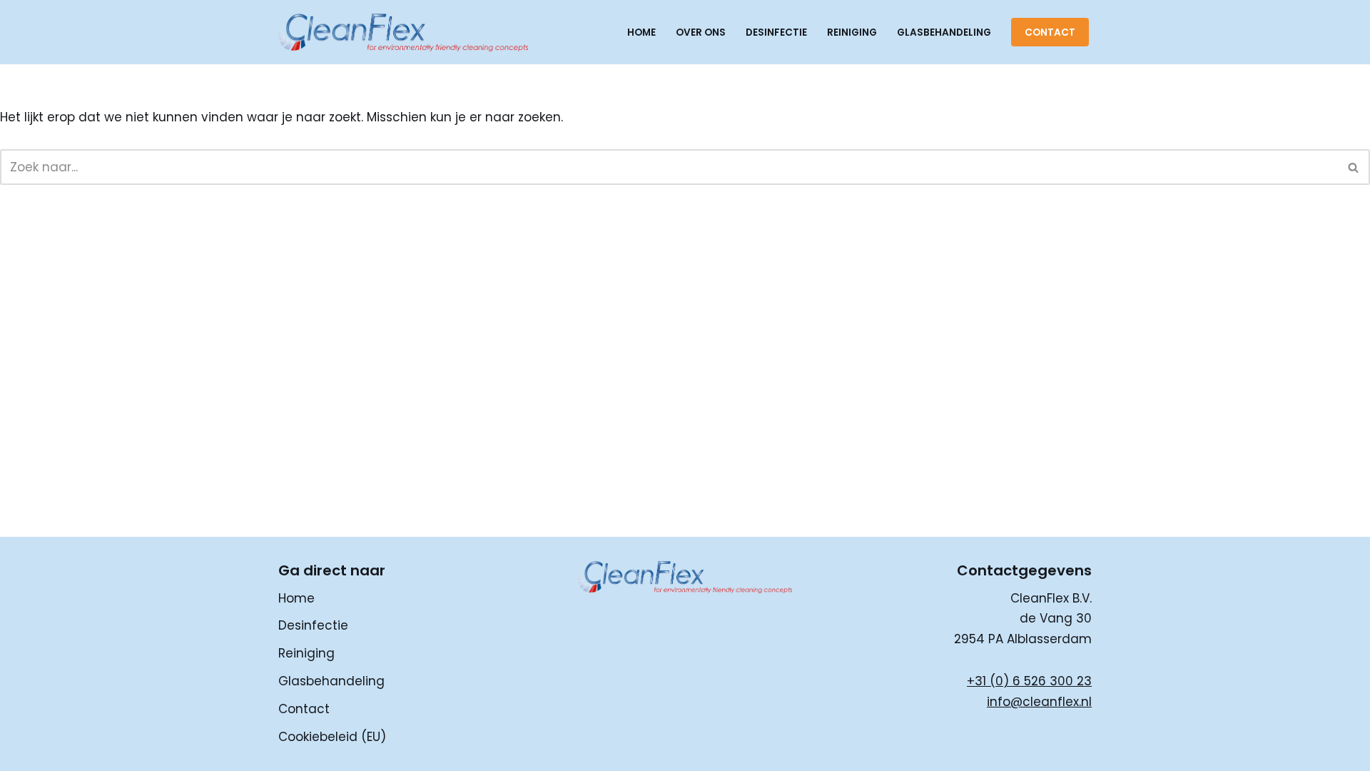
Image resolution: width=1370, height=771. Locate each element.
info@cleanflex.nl (1039, 701)
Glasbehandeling (944, 32)
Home (641, 32)
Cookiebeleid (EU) (332, 736)
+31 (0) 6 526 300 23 (1029, 681)
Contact (1050, 32)
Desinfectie (776, 32)
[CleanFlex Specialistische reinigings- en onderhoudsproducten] (403, 32)
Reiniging (852, 32)
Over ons (701, 32)
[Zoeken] (1354, 167)
